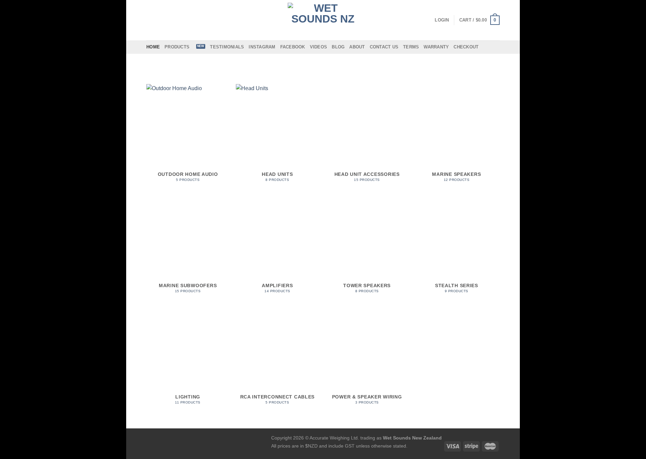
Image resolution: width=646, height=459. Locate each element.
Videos (318, 46)
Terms (411, 46)
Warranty (436, 46)
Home (153, 46)
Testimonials (227, 46)
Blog (338, 46)
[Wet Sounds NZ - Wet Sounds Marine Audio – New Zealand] (323, 20)
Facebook (292, 46)
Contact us (384, 46)
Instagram (262, 46)
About (357, 46)
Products (177, 46)
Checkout (466, 46)
